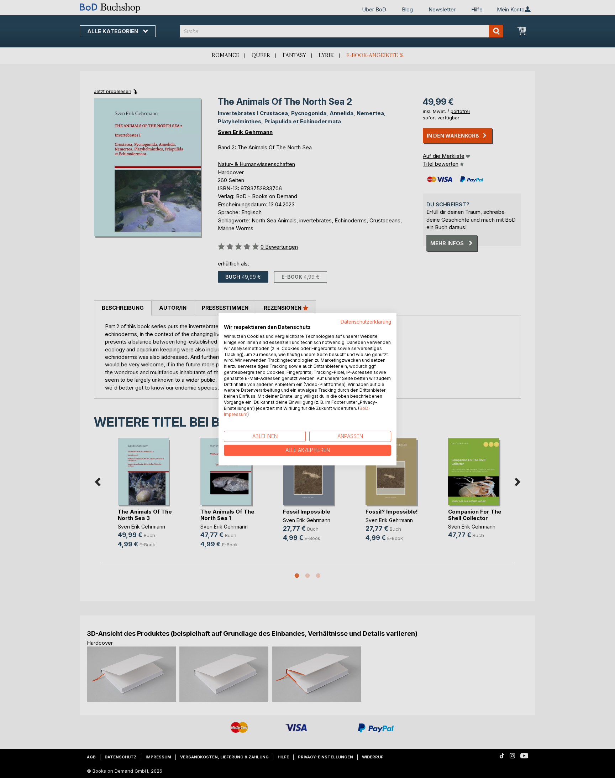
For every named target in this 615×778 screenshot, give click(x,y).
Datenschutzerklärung (366, 321)
